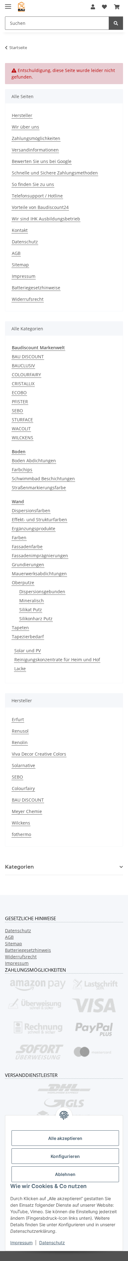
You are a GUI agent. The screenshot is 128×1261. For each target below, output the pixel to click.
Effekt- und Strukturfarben (39, 519)
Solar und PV (27, 650)
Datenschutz (52, 1242)
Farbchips (22, 469)
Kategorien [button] (19, 867)
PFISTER (20, 402)
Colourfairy (23, 788)
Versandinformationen (35, 150)
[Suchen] (116, 23)
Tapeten (20, 627)
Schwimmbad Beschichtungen (43, 478)
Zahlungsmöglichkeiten (36, 138)
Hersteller (22, 115)
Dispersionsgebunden (42, 591)
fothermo (21, 834)
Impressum (21, 1242)
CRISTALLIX (23, 383)
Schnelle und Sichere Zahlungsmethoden (55, 173)
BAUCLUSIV (23, 365)
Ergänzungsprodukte (33, 528)
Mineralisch (31, 600)
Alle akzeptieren (65, 1138)
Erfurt (18, 719)
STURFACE (22, 420)
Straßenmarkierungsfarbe (39, 487)
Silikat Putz (30, 609)
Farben (19, 537)
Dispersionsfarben (31, 510)
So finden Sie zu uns (33, 184)
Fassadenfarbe (27, 546)
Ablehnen (65, 1174)
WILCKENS (22, 438)
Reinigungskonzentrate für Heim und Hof (57, 659)
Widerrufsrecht (27, 299)
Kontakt (20, 230)
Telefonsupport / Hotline (37, 196)
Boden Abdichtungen (34, 460)
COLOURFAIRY (26, 374)
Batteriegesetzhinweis (28, 950)
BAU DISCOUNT (28, 356)
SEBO (17, 411)
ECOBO (19, 392)
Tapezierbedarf (28, 637)
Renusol (20, 731)
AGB (16, 253)
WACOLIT (21, 429)
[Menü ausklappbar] (8, 4)
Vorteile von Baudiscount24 (40, 207)
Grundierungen (28, 564)
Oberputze (23, 582)
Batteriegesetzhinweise (36, 288)
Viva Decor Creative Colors (39, 754)
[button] (92, 7)
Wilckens (21, 823)
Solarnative (23, 765)
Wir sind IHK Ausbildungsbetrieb (46, 219)
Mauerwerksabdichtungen (39, 573)
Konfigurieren (65, 1156)
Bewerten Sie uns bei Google (41, 161)
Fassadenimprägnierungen (40, 555)
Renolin (20, 742)
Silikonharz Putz (36, 618)
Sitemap (20, 265)
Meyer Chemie (27, 811)
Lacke (20, 668)
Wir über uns (25, 127)
